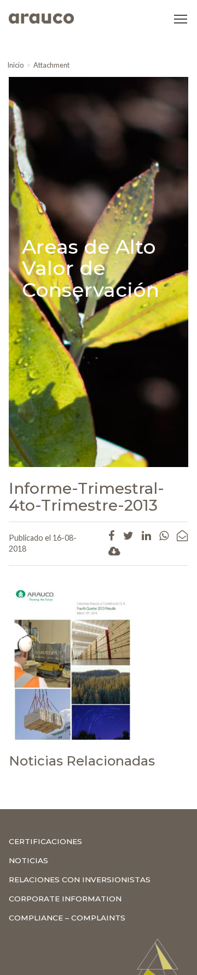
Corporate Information (65, 898)
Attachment (51, 65)
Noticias (28, 860)
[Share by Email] (182, 535)
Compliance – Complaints (67, 917)
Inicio (15, 65)
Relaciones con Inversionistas (79, 879)
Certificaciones (45, 841)
